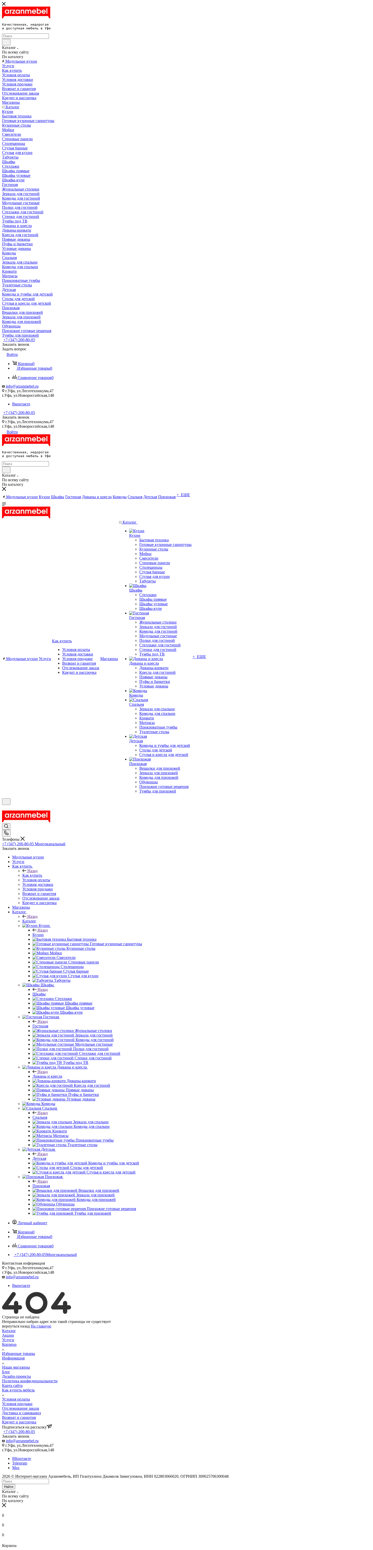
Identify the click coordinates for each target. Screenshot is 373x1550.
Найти (8, 1487)
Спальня (39, 1117)
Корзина (9, 1344)
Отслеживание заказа (20, 1408)
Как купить (32, 875)
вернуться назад (16, 1326)
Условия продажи (17, 1404)
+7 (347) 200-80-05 (19, 340)
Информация (13, 1358)
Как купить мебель (18, 1390)
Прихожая (41, 1186)
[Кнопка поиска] (6, 826)
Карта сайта (12, 1385)
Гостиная (40, 1026)
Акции (8, 1335)
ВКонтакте (21, 1458)
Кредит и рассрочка (19, 1422)
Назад (32, 871)
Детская (39, 1158)
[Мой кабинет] (4, 808)
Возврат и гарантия (19, 1417)
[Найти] (6, 42)
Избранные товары (18, 1353)
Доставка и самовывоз (21, 1413)
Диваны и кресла (47, 1076)
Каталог (29, 921)
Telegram (19, 1463)
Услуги (8, 1340)
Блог (6, 1372)
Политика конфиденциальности (30, 1381)
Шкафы (39, 994)
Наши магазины (16, 1367)
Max (16, 1468)
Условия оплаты (16, 1399)
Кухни (38, 935)
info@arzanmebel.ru (22, 386)
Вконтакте (21, 404)
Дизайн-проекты (16, 1376)
